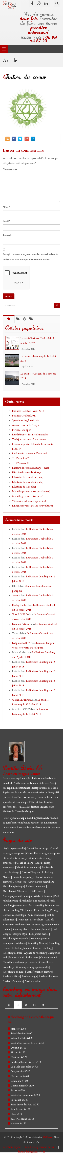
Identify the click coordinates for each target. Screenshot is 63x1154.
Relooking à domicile (14, 971)
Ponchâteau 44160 (20, 1109)
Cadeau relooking (42, 948)
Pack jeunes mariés (39, 934)
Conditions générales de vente (41, 1147)
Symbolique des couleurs (30, 919)
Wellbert (48, 1137)
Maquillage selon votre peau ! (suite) (31, 491)
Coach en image (25, 862)
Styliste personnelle (14, 848)
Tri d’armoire (37, 891)
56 (34, 1004)
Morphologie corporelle (16, 938)
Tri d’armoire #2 (20, 458)
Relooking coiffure (13, 952)
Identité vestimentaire (28, 867)
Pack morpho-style (41, 929)
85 (42, 1004)
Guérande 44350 (20, 1081)
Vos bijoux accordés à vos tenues (29, 439)
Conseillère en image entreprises (43, 853)
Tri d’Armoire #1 (20, 463)
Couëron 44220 (19, 1057)
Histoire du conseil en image (26, 472)
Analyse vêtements (13, 981)
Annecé (16, 595)
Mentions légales (12, 1147)
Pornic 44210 (18, 1090)
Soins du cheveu (36, 915)
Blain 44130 (17, 1114)
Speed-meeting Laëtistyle (25, 420)
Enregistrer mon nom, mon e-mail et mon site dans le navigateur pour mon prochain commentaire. (30, 256)
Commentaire (10, 169)
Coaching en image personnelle (32, 967)
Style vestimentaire (36, 886)
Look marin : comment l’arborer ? (29, 453)
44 (17, 1004)
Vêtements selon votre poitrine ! (29, 501)
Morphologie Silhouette (16, 891)
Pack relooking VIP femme (18, 910)
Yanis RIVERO (20, 614)
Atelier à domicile (43, 896)
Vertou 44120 (18, 1052)
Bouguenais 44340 (20, 1071)
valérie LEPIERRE (22, 699)
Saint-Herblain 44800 (22, 1038)
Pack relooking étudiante (35, 900)
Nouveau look (17, 957)
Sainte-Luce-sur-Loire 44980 (25, 1095)
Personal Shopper (21, 430)
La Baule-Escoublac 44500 (24, 1066)
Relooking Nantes (37, 943)
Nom (6, 207)
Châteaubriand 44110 (22, 1085)
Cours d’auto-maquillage (41, 881)
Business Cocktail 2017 (24, 415)
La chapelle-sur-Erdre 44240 (26, 1062)
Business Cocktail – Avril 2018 (28, 411)
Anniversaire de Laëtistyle (25, 425)
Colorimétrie (20, 881)
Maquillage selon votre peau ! (27, 496)
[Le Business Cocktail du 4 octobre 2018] (12, 378)
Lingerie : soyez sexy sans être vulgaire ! (32, 505)
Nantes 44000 (18, 1028)
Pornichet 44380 (19, 1100)
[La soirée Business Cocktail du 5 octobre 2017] (12, 343)
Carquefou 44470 (20, 1076)
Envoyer (8, 296)
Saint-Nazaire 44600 (21, 1033)
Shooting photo (21, 929)
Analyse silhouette (49, 976)
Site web (7, 235)
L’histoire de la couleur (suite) (27, 477)
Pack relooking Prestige (46, 910)
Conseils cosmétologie (15, 915)
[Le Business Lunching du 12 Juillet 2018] (12, 360)
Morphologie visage (13, 886)
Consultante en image (16, 858)
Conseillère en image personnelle (20, 962)
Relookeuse (32, 957)
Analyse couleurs (34, 981)
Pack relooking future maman (44, 905)
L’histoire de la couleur (24, 486)
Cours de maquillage (23, 877)
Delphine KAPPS (21, 643)
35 (9, 1004)
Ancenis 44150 (18, 1123)
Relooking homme (22, 948)
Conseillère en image (38, 848)
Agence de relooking (35, 952)
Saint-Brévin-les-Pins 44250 (25, 1104)
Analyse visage (29, 976)
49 (26, 1004)
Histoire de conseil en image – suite (30, 467)
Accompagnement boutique (18, 896)
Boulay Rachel (19, 605)
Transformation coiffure (39, 971)
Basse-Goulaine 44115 (22, 1118)
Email (6, 221)
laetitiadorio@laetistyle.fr (31, 1151)
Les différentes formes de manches (30, 434)
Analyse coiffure (11, 976)
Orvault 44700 (18, 1047)
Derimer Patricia (20, 624)
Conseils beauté (48, 957)
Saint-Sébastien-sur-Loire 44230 (27, 1043)
